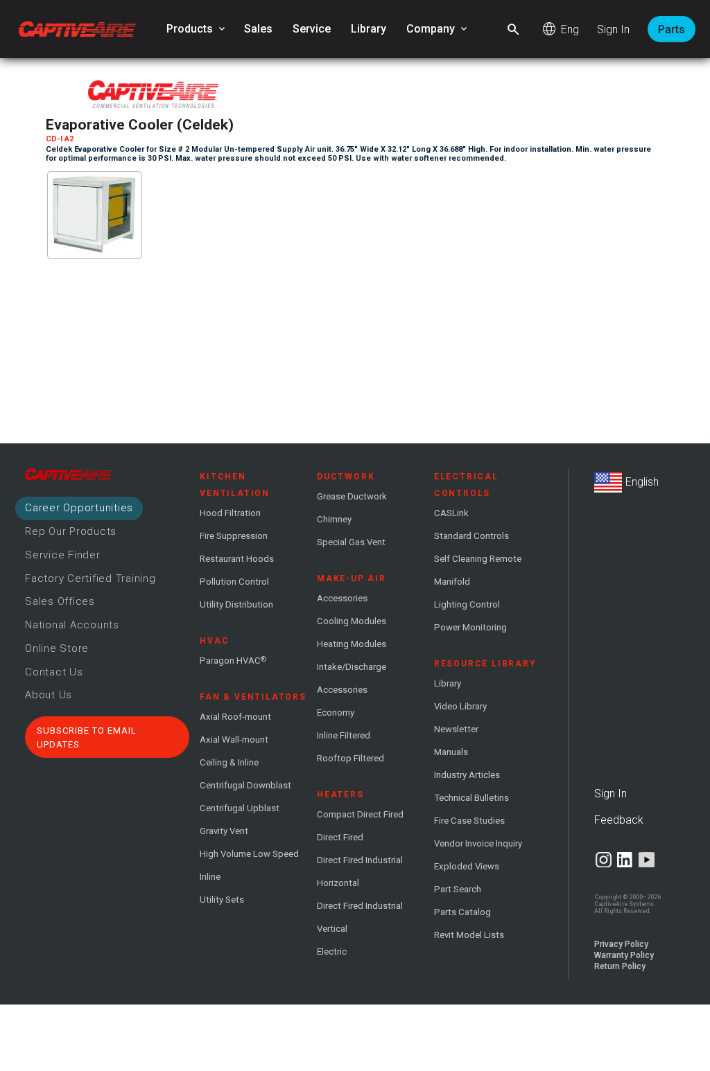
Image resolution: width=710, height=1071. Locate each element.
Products (196, 29)
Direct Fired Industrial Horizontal (360, 871)
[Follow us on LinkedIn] (625, 859)
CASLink (451, 513)
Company (437, 29)
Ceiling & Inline (229, 762)
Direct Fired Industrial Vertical (360, 917)
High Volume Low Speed (249, 854)
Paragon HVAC (233, 660)
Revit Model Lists (469, 935)
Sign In (613, 29)
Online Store (57, 648)
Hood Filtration (230, 513)
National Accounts (72, 625)
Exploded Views (466, 866)
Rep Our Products (70, 531)
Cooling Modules (351, 621)
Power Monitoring (470, 627)
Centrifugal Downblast (245, 785)
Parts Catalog (462, 912)
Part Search (457, 889)
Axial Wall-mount (234, 739)
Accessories (342, 598)
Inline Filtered (343, 735)
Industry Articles (467, 775)
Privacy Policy (621, 944)
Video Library (460, 706)
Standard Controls (471, 536)
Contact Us (54, 672)
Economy (335, 712)
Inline (210, 876)
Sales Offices (60, 601)
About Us (48, 695)
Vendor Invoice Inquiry (478, 843)
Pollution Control (234, 581)
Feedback (618, 819)
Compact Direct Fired (360, 814)
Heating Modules (351, 644)
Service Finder (63, 555)
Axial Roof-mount (235, 716)
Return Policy (620, 966)
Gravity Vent (224, 831)
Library (368, 28)
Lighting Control (467, 604)
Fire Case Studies (469, 820)
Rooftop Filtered (350, 758)
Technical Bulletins (471, 798)
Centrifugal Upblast (239, 808)
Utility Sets (222, 899)
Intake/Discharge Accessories (351, 678)
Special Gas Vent (351, 542)
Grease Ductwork (352, 496)
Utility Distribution (236, 604)
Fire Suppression (234, 536)
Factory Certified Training (90, 578)
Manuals (451, 752)
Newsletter (456, 729)
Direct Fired (340, 837)
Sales (258, 28)
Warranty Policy (624, 955)
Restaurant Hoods (237, 559)
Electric (332, 951)
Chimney (334, 519)
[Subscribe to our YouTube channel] (647, 859)
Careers (79, 508)
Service (312, 28)
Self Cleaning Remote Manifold (477, 570)
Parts (671, 29)
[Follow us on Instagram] (604, 859)
